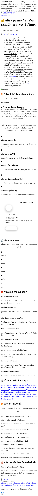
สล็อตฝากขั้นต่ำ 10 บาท (13, 485)
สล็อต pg (13, 76)
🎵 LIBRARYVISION (8, 13)
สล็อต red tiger (26, 485)
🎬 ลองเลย (4, 34)
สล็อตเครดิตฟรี (26, 483)
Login (2, 15)
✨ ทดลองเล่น (12, 34)
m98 (28, 83)
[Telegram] (1, 492)
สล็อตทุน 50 (16, 483)
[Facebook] (3, 492)
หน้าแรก (3, 483)
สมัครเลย (7, 15)
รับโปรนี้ (12, 228)
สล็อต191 (10, 483)
